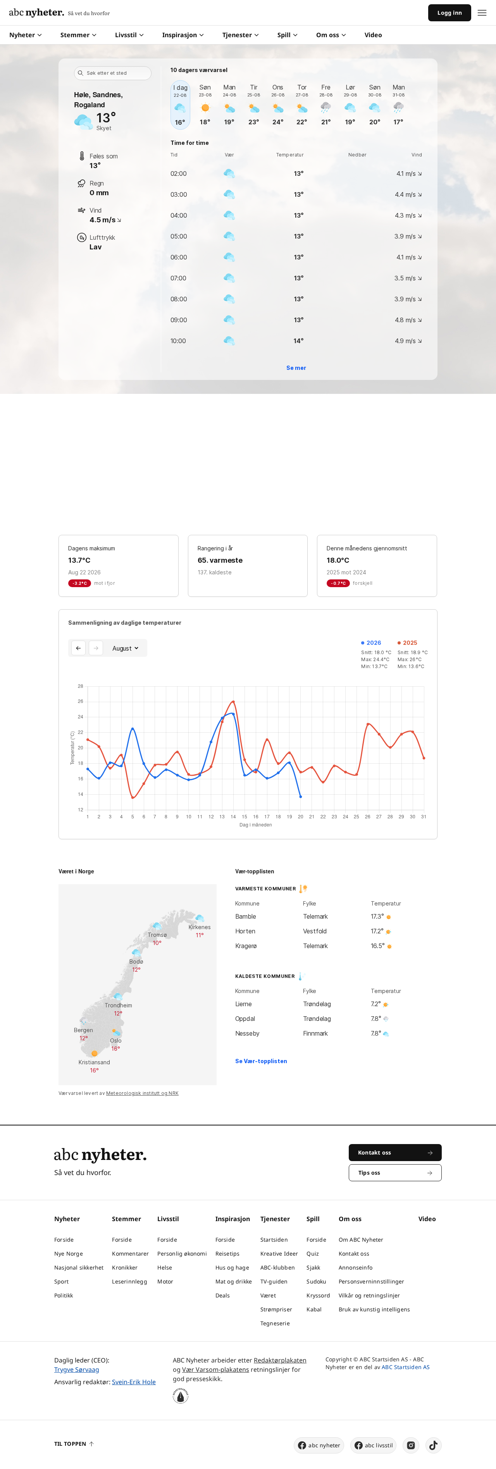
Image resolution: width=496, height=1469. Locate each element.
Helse (164, 1267)
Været (268, 1295)
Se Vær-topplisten (261, 1061)
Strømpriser (276, 1309)
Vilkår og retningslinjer (369, 1295)
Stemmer (75, 35)
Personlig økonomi (182, 1253)
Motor (165, 1281)
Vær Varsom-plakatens (215, 1369)
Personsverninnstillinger (372, 1281)
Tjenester (237, 35)
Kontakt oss (354, 1253)
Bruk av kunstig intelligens (374, 1309)
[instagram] (411, 1445)
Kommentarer (130, 1253)
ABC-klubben (277, 1267)
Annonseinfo (355, 1267)
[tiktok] (433, 1445)
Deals (222, 1295)
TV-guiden (274, 1281)
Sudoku (316, 1281)
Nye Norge (68, 1253)
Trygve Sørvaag (76, 1369)
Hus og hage (232, 1267)
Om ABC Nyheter (361, 1239)
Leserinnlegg (129, 1281)
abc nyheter (324, 1445)
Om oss (327, 35)
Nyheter (22, 35)
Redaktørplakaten (280, 1360)
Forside (64, 1239)
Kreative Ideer (279, 1253)
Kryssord (318, 1295)
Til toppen (70, 1443)
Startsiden (274, 1239)
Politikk (63, 1295)
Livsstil (126, 35)
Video (373, 35)
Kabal (314, 1309)
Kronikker (125, 1267)
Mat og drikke (233, 1281)
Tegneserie (275, 1323)
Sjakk (313, 1267)
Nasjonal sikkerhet (79, 1267)
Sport (61, 1281)
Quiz (313, 1253)
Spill (284, 35)
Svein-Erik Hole (134, 1382)
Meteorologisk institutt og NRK (142, 1093)
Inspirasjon (179, 35)
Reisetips (227, 1253)
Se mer (296, 367)
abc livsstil (379, 1445)
